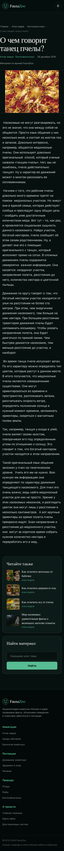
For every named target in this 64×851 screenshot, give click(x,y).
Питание (7, 771)
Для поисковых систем (15, 824)
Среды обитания (11, 738)
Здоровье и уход (11, 765)
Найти (32, 665)
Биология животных (13, 744)
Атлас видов (18, 26)
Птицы (6, 786)
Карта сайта (8, 818)
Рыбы (5, 792)
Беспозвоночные (36, 26)
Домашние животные (14, 759)
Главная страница (12, 813)
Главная (4, 26)
